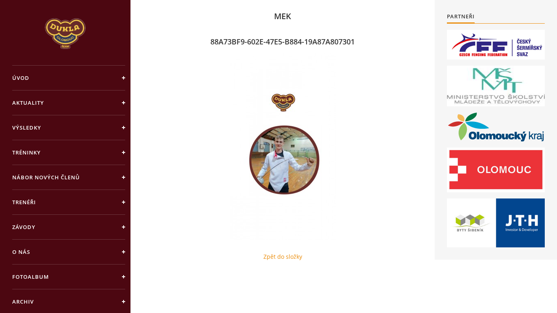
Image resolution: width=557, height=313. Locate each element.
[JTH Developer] (496, 222)
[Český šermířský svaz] (496, 45)
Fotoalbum (30, 276)
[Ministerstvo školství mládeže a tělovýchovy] (496, 86)
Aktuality (28, 102)
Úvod (20, 78)
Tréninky (26, 152)
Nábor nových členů (46, 177)
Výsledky (26, 127)
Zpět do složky (282, 256)
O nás (21, 252)
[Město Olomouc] (496, 170)
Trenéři (24, 202)
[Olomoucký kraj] (496, 126)
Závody (23, 227)
